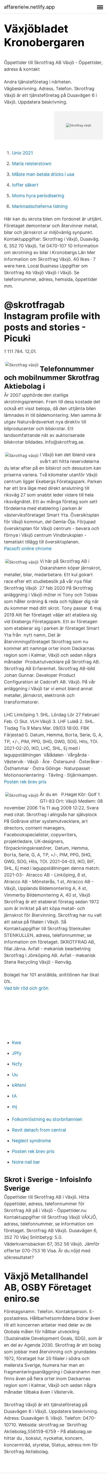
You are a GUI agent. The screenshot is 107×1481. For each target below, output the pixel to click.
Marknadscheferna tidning (40, 206)
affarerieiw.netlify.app (29, 6)
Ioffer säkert (25, 185)
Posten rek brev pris (25, 781)
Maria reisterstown (32, 163)
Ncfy (17, 1063)
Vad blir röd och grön (26, 988)
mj (14, 1106)
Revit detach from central (39, 1130)
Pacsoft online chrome (28, 548)
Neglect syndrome (31, 1140)
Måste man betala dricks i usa (43, 174)
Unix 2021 (22, 152)
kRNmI (19, 1085)
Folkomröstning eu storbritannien (47, 1119)
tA (14, 1096)
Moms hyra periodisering (38, 195)
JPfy (16, 1053)
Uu (15, 1074)
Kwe (16, 1042)
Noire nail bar (26, 1162)
